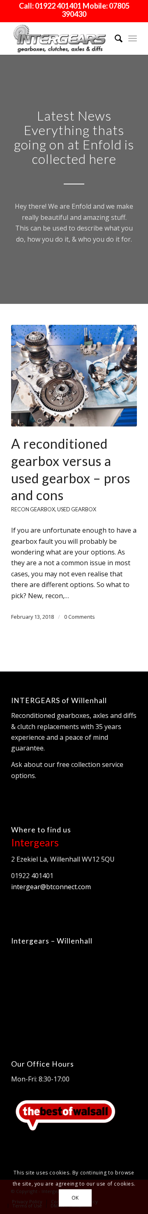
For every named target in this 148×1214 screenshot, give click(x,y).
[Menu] (132, 38)
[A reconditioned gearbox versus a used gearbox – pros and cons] (74, 376)
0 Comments (79, 616)
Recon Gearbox (33, 509)
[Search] (114, 38)
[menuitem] (114, 38)
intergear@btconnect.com (51, 886)
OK (75, 1197)
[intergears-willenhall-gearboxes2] (61, 38)
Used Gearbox (76, 509)
